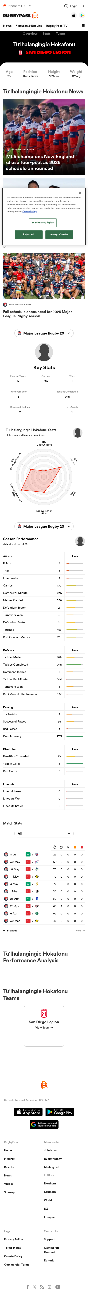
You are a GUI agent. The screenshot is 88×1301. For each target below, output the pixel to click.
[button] (83, 26)
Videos (8, 1184)
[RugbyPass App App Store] (28, 1112)
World (48, 1200)
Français (49, 1217)
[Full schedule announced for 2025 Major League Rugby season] (44, 286)
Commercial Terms (16, 1264)
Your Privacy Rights (43, 222)
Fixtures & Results (29, 26)
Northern (50, 1183)
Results (9, 1167)
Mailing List (51, 1167)
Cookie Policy (13, 1256)
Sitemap (9, 1192)
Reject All (28, 234)
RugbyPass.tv (53, 1159)
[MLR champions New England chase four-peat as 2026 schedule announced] (44, 137)
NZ (46, 1209)
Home (8, 1150)
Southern (50, 1192)
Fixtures (9, 1159)
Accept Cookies (59, 234)
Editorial (49, 1260)
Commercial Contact (52, 1250)
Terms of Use (12, 1248)
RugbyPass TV (57, 26)
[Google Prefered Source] (44, 1125)
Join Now (50, 1150)
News (7, 26)
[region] (44, 216)
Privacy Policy (13, 1239)
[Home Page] (20, 15)
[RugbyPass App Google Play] (59, 1112)
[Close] (80, 192)
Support (49, 1239)
